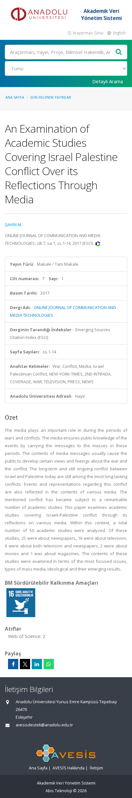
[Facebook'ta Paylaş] (13, 664)
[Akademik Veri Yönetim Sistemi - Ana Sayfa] (40, 14)
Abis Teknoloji (58, 791)
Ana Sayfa (14, 97)
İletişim (96, 768)
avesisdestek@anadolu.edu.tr (44, 725)
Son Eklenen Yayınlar (50, 97)
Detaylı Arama (107, 81)
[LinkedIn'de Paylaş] (37, 664)
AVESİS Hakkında (69, 768)
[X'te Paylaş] (25, 664)
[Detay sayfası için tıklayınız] (21, 602)
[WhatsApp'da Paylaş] (49, 664)
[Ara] (119, 52)
